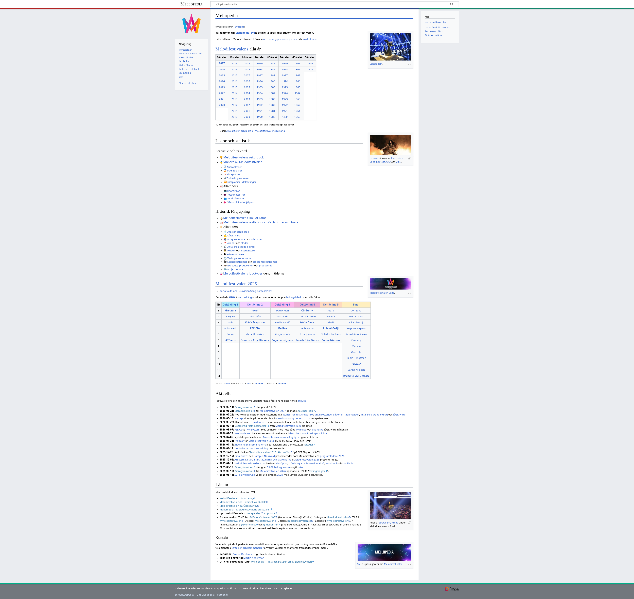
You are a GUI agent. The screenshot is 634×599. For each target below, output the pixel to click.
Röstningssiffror (236, 194)
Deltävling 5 (331, 304)
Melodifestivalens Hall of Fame (244, 218)
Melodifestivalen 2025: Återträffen (270, 452)
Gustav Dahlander (243, 554)
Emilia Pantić (282, 322)
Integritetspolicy (184, 594)
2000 (247, 116)
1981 (272, 110)
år (264, 39)
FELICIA (238, 429)
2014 (234, 93)
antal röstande (323, 414)
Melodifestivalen (264, 520)
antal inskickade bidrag (374, 414)
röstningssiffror (304, 414)
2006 (247, 81)
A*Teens (356, 310)
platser (293, 39)
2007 (247, 75)
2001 (247, 110)
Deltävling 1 (230, 304)
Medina (356, 346)
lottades (308, 444)
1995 (260, 87)
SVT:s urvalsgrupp (244, 474)
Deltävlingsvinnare (238, 178)
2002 (247, 105)
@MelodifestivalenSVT (262, 517)
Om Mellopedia (205, 594)
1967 (297, 75)
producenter (266, 265)
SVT (253, 32)
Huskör (231, 250)
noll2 (230, 322)
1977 (285, 75)
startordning (244, 297)
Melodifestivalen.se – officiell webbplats (243, 502)
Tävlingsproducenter (239, 258)
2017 (234, 75)
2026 (222, 69)
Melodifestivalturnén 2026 (249, 463)
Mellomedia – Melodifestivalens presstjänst (245, 509)
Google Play (254, 513)
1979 (285, 63)
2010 (234, 116)
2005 (247, 87)
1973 (285, 99)
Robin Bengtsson (356, 357)
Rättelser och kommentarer (247, 547)
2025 (222, 75)
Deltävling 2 (255, 304)
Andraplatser (234, 167)
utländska (317, 429)
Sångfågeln (376, 63)
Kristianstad (308, 463)
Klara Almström (255, 334)
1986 (272, 81)
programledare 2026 (332, 456)
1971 (285, 110)
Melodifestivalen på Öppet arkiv (238, 505)
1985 (272, 87)
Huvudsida (239, 26)
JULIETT (331, 316)
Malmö (320, 463)
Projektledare (235, 269)
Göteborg (294, 463)
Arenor (231, 243)
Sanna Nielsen (356, 369)
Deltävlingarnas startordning (251, 448)
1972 (285, 105)
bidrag (272, 39)
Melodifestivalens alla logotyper (281, 437)
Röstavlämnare (236, 254)
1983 (272, 99)
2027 (222, 63)
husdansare (248, 250)
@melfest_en (270, 524)
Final (356, 304)
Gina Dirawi (241, 456)
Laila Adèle (255, 316)
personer (282, 39)
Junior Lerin (230, 328)
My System (253, 429)
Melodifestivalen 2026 (382, 292)
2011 (234, 110)
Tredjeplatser (234, 170)
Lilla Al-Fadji (356, 322)
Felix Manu (307, 328)
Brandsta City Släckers (356, 375)
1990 (260, 116)
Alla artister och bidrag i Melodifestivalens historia (255, 130)
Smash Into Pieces (356, 334)
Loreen (374, 158)
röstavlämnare (258, 422)
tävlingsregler (306, 410)
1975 (285, 87)
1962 (297, 105)
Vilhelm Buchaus (331, 334)
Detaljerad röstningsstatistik (250, 425)
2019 (234, 63)
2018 (234, 69)
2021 (222, 99)
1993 (260, 99)
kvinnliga (301, 429)
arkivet (302, 400)
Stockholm (348, 463)
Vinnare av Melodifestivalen (242, 162)
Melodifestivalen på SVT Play (236, 498)
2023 (222, 87)
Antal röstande (235, 198)
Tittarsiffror (233, 190)
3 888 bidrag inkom (278, 467)
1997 (260, 75)
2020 (222, 105)
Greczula (356, 352)
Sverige (238, 418)
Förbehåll (222, 594)
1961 (297, 110)
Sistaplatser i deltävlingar (241, 182)
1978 (285, 69)
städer (244, 243)
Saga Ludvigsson (356, 328)
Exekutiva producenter (240, 265)
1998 (260, 69)
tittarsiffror (288, 414)
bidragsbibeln (294, 297)
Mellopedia (191, 3)
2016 (234, 81)
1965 (297, 87)
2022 (222, 93)
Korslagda (282, 316)
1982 (272, 105)
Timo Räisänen (307, 316)
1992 (260, 105)
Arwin (255, 310)
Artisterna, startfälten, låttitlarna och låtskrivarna (262, 459)
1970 (284, 116)
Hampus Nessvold (264, 456)
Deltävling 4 (307, 304)
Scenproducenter (237, 261)
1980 (272, 116)
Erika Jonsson (307, 334)
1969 (297, 63)
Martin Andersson (253, 557)
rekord (301, 467)
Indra (230, 334)
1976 (284, 81)
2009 (247, 63)
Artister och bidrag (238, 231)
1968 (297, 69)
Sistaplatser (233, 174)
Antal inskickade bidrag (241, 246)
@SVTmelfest (248, 524)
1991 (260, 110)
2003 (247, 99)
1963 (297, 99)
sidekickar (256, 239)
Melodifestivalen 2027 (273, 410)
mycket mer (309, 39)
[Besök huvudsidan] (191, 23)
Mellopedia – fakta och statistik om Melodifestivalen (281, 561)
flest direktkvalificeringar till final (308, 433)
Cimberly (356, 340)
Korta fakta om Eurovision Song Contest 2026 (246, 290)
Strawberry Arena (388, 522)
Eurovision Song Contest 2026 (292, 418)
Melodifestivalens (231, 48)
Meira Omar (356, 316)
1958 (310, 69)
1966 (297, 81)
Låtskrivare (233, 235)
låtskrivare (399, 414)
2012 (234, 105)
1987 (272, 75)
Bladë (331, 322)
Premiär (239, 440)
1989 (272, 63)
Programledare (236, 239)
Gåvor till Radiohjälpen (240, 202)
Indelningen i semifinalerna (250, 444)
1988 (272, 69)
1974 (285, 93)
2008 (247, 69)
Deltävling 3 (282, 304)
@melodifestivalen (338, 517)
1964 (297, 93)
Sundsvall (331, 463)
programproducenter (265, 261)
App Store (269, 513)
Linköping (281, 463)
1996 (260, 81)
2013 (234, 99)
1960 (297, 116)
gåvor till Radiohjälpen (346, 414)
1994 (260, 93)
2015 (234, 87)
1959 (310, 63)
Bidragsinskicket (243, 407)
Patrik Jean (282, 310)
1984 (272, 93)
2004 (247, 93)
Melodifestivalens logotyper (243, 273)
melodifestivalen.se (299, 520)
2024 (222, 81)
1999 (260, 63)
